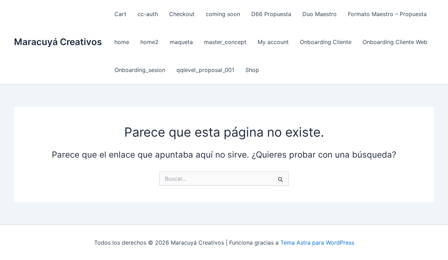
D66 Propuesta (271, 13)
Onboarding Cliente (325, 41)
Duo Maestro (319, 13)
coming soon (223, 13)
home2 (149, 41)
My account (273, 41)
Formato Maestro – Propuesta (387, 13)
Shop (252, 69)
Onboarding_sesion (139, 69)
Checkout (182, 13)
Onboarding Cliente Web (395, 41)
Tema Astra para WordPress (317, 242)
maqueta (181, 41)
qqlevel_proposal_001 (205, 69)
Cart (120, 13)
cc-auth (148, 13)
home (121, 41)
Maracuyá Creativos (58, 41)
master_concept (225, 41)
